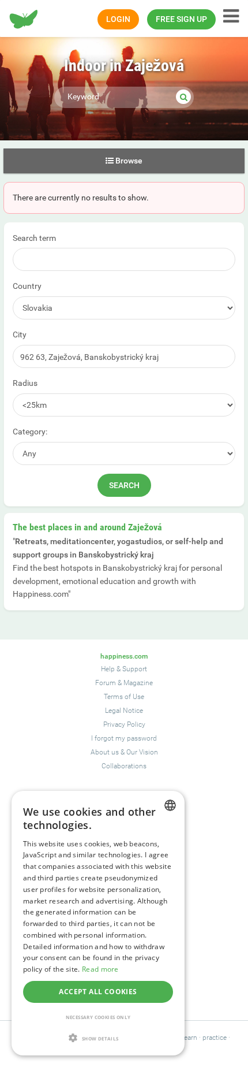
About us (105, 752)
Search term (34, 238)
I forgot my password (124, 738)
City (20, 334)
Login (118, 19)
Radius (25, 383)
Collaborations (124, 766)
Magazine (138, 683)
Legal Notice (124, 711)
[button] (98, 1038)
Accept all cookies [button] (98, 992)
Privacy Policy (124, 724)
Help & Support (124, 669)
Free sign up (181, 19)
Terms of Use (124, 697)
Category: (30, 431)
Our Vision (142, 752)
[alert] (98, 923)
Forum (105, 683)
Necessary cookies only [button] (98, 1017)
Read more (100, 969)
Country (27, 286)
